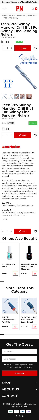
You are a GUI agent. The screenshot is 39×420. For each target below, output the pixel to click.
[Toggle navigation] (3, 8)
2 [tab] (6, 281)
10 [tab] (37, 281)
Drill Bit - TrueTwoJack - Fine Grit (8, 319)
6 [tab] (21, 281)
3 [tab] (10, 281)
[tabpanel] (10, 260)
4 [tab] (14, 281)
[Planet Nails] (19, 8)
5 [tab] (18, 281)
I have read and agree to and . (20, 366)
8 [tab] (29, 281)
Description (11, 147)
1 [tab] (2, 281)
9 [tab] (33, 281)
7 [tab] (25, 281)
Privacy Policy (26, 367)
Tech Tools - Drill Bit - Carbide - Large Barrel (29, 319)
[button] (35, 48)
